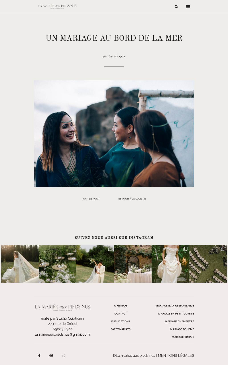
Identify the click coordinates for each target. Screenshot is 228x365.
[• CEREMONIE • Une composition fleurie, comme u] (57, 264)
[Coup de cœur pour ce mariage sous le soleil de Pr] (170, 264)
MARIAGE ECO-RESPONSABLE (175, 305)
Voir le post (91, 198)
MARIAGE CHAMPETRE (179, 321)
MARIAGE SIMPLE (183, 337)
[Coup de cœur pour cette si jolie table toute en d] (133, 264)
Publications (120, 321)
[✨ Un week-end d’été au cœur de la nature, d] (95, 264)
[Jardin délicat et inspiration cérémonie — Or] (208, 264)
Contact (120, 313)
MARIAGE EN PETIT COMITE (176, 313)
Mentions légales (176, 355)
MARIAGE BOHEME (182, 329)
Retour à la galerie (132, 198)
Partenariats (121, 329)
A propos (121, 305)
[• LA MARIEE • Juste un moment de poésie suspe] (20, 264)
